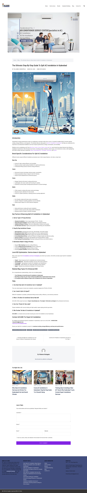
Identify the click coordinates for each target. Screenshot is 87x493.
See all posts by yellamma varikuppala (43, 359)
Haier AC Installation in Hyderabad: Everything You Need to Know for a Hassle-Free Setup (32, 469)
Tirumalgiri (43, 150)
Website (46, 430)
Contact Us (78, 6)
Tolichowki (49, 150)
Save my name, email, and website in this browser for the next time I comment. (34, 437)
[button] (84, 6)
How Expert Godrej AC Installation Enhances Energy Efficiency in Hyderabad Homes (32, 478)
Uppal (55, 150)
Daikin (42, 147)
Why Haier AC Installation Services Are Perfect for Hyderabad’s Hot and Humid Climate (32, 474)
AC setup (30, 329)
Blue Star (32, 147)
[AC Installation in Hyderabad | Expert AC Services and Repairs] (11, 6)
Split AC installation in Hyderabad (54, 143)
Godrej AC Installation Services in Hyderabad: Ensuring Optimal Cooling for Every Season (32, 482)
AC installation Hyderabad (19, 329)
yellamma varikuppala (20, 69)
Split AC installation (54, 329)
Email (17, 430)
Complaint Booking (66, 6)
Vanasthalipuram (37, 150)
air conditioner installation (40, 329)
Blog (73, 6)
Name (18, 424)
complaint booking (11, 471)
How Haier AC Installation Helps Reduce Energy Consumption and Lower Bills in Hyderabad (32, 465)
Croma (39, 147)
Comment (18, 412)
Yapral (31, 150)
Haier (50, 147)
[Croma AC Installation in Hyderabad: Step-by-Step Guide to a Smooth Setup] (43, 377)
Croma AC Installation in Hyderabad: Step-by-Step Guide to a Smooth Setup (43, 390)
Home (46, 6)
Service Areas (52, 6)
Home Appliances (41, 69)
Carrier (35, 147)
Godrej (46, 147)
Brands (58, 6)
